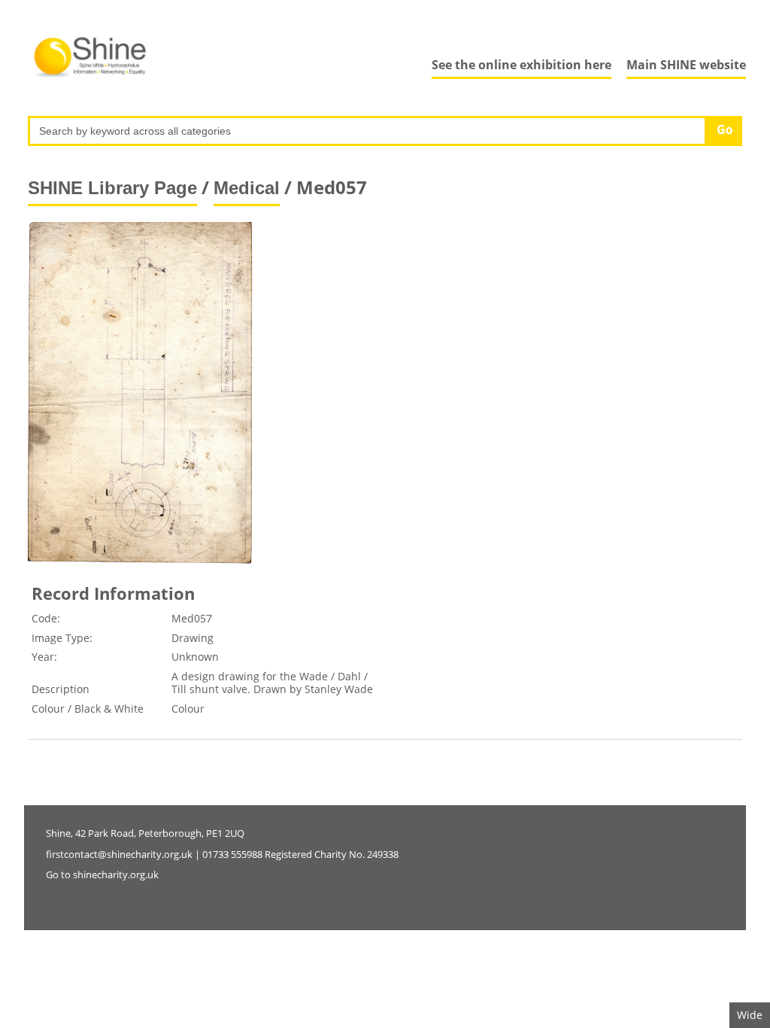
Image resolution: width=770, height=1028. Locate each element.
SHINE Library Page (112, 188)
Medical (247, 188)
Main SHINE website (686, 64)
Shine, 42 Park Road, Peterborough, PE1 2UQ (145, 833)
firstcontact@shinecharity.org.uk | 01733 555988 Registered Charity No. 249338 (222, 854)
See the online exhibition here (521, 64)
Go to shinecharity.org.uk (102, 874)
